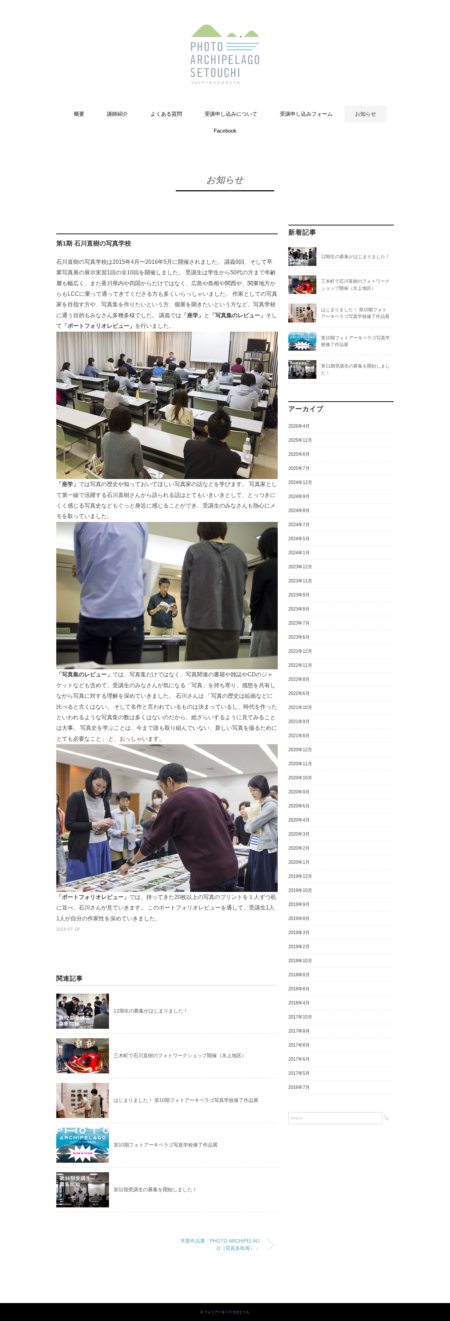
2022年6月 (299, 693)
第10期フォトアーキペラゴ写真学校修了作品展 (166, 1145)
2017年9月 (299, 1031)
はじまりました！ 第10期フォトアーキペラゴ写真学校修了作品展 (186, 1100)
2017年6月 (299, 1059)
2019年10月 (300, 890)
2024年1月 (299, 552)
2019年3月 (299, 932)
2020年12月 (300, 749)
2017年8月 (299, 1045)
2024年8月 (299, 510)
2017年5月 (299, 1073)
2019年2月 (299, 946)
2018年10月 (300, 960)
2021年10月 (300, 707)
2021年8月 (299, 735)
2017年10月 (300, 1017)
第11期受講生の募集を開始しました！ (155, 1189)
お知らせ (365, 114)
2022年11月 (300, 665)
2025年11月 (300, 440)
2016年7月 (299, 1087)
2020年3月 (299, 834)
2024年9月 (299, 496)
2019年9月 (299, 904)
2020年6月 (299, 806)
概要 (79, 114)
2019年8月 (299, 918)
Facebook (225, 131)
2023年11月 (300, 580)
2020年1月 (299, 862)
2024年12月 (300, 482)
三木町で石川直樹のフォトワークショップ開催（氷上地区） (180, 1055)
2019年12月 (300, 876)
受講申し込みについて (231, 114)
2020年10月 (300, 777)
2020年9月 (299, 791)
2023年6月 (299, 637)
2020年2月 (299, 848)
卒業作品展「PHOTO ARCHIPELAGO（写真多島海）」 (220, 1244)
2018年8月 (299, 988)
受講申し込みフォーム (306, 114)
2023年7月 (299, 623)
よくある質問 (166, 114)
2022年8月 (299, 679)
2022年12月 (300, 651)
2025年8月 (299, 454)
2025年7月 (299, 468)
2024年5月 (299, 538)
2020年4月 (299, 820)
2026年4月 (299, 426)
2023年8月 (299, 609)
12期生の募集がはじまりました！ (151, 1011)
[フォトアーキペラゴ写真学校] (225, 30)
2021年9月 (299, 721)
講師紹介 (117, 114)
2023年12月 (300, 566)
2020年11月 (300, 763)
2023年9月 (299, 595)
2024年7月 (299, 524)
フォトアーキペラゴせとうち (227, 1312)
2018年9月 (299, 974)
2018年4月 (299, 1003)
